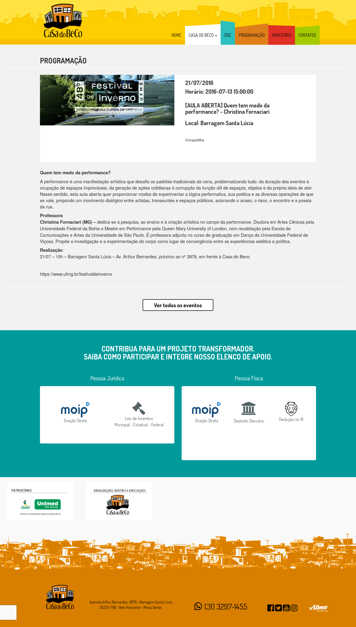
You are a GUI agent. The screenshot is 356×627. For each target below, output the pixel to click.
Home (176, 35)
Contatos (307, 35)
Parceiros (281, 35)
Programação (252, 35)
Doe (227, 35)
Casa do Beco (202, 35)
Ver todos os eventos (178, 305)
